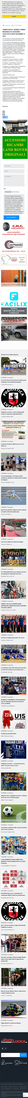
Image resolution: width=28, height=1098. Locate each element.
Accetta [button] (14, 16)
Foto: (5, 189)
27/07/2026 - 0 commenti (7, 954)
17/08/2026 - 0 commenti (7, 473)
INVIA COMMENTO (11, 217)
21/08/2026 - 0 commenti (7, 377)
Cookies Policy (23, 1088)
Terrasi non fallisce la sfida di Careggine (12, 542)
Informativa (15, 1086)
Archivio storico (4, 1096)
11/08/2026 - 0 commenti (7, 601)
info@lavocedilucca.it (21, 1095)
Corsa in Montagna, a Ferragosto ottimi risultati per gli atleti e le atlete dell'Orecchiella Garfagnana (14, 478)
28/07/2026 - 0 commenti (7, 923)
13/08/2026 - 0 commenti (7, 569)
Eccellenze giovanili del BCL (8, 734)
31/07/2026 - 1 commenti (7, 825)
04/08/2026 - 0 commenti (7, 731)
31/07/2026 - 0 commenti (7, 857)
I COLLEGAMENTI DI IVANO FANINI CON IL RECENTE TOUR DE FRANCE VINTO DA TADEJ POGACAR (13, 861)
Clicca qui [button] (18, 12)
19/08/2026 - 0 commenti (7, 441)
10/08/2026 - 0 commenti (7, 635)
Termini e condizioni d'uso (6, 1088)
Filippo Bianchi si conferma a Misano (11, 1023)
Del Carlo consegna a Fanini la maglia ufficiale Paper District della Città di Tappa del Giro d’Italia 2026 (13, 959)
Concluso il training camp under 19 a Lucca (12, 638)
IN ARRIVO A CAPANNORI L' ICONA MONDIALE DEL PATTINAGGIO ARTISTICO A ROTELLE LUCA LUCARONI (13, 701)
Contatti (10, 1086)
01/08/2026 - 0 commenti (7, 793)
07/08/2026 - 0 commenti (7, 697)
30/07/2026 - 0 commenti (7, 891)
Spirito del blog (4, 1086)
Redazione (5, 106)
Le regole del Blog (22, 1086)
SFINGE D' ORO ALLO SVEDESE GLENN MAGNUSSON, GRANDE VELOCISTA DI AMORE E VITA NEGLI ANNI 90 (13, 606)
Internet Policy (16, 1088)
